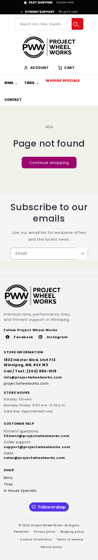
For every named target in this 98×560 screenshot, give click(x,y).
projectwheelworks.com (26, 383)
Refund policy (51, 547)
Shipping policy (72, 532)
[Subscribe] (82, 254)
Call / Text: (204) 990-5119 (30, 371)
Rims (9, 83)
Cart (69, 68)
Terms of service (70, 539)
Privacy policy (45, 532)
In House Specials (63, 80)
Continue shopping (49, 162)
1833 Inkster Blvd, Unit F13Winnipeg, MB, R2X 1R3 (29, 362)
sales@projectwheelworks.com (34, 458)
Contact (13, 100)
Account (39, 68)
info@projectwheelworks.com (33, 377)
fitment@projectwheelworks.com (36, 436)
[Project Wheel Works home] (49, 47)
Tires (29, 83)
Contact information (36, 539)
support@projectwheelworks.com (37, 447)
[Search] (77, 24)
